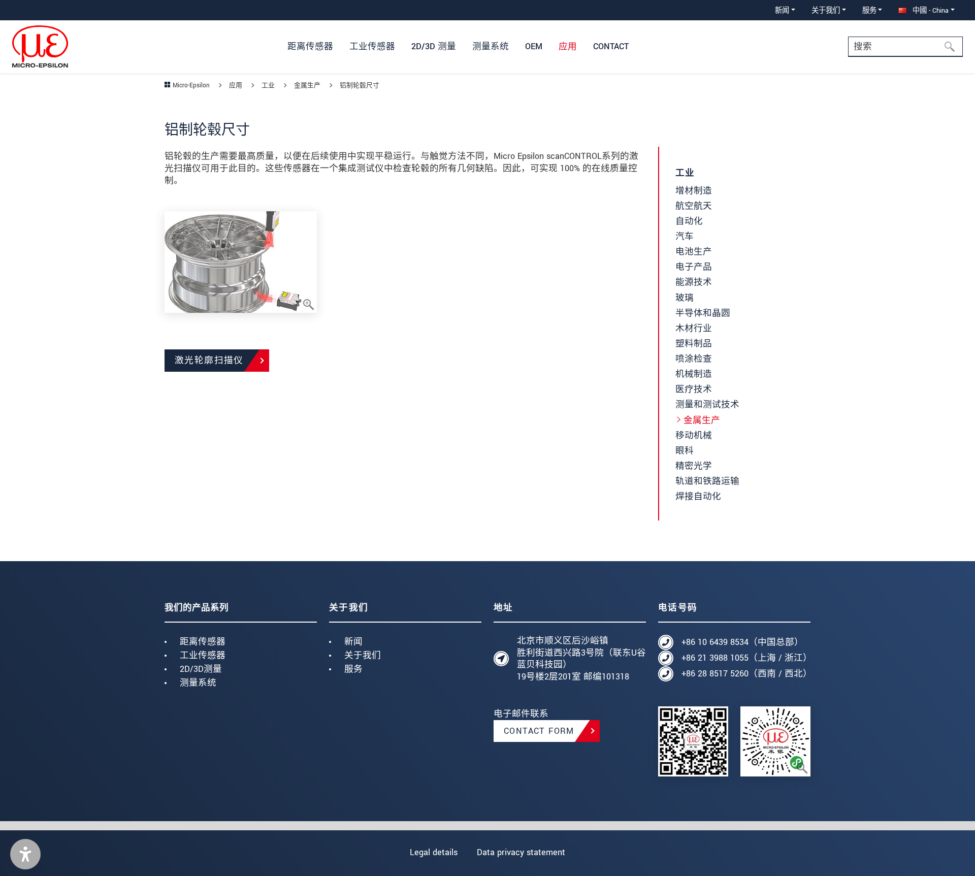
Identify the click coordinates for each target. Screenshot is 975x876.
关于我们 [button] (825, 10)
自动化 (689, 221)
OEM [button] (533, 46)
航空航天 (693, 206)
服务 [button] (869, 10)
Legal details (434, 852)
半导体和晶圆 (702, 313)
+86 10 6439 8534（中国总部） (742, 642)
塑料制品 (693, 343)
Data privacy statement (521, 852)
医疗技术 (693, 389)
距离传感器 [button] (310, 46)
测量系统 (198, 682)
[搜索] (952, 47)
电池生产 (693, 251)
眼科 (684, 451)
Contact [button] (611, 46)
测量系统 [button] (490, 46)
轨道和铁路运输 (707, 481)
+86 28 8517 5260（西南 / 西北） (745, 673)
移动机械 (693, 435)
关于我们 (362, 655)
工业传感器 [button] (372, 46)
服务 (353, 669)
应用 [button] (568, 46)
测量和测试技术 (707, 404)
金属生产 (702, 420)
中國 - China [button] (930, 10)
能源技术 (693, 282)
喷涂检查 (693, 359)
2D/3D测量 (201, 669)
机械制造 (693, 374)
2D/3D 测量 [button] (433, 46)
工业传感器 (202, 655)
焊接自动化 (698, 496)
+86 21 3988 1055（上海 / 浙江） (745, 658)
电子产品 (693, 267)
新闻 (353, 641)
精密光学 (693, 466)
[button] (25, 854)
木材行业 (693, 328)
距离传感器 (202, 641)
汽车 (684, 236)
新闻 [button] (782, 10)
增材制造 (693, 191)
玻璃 (684, 298)
